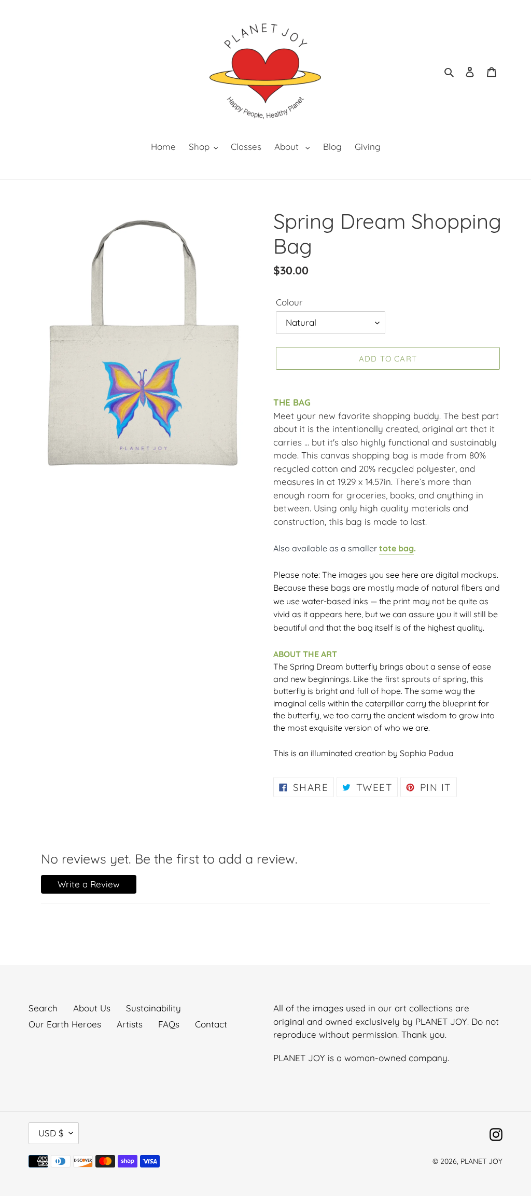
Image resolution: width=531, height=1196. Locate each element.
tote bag (396, 548)
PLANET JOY (481, 1161)
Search (43, 1008)
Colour (289, 302)
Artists (130, 1024)
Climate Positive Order (96, 1175)
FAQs (168, 1024)
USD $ (51, 1133)
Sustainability (153, 1008)
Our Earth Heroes (65, 1024)
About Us (91, 1008)
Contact (211, 1024)
